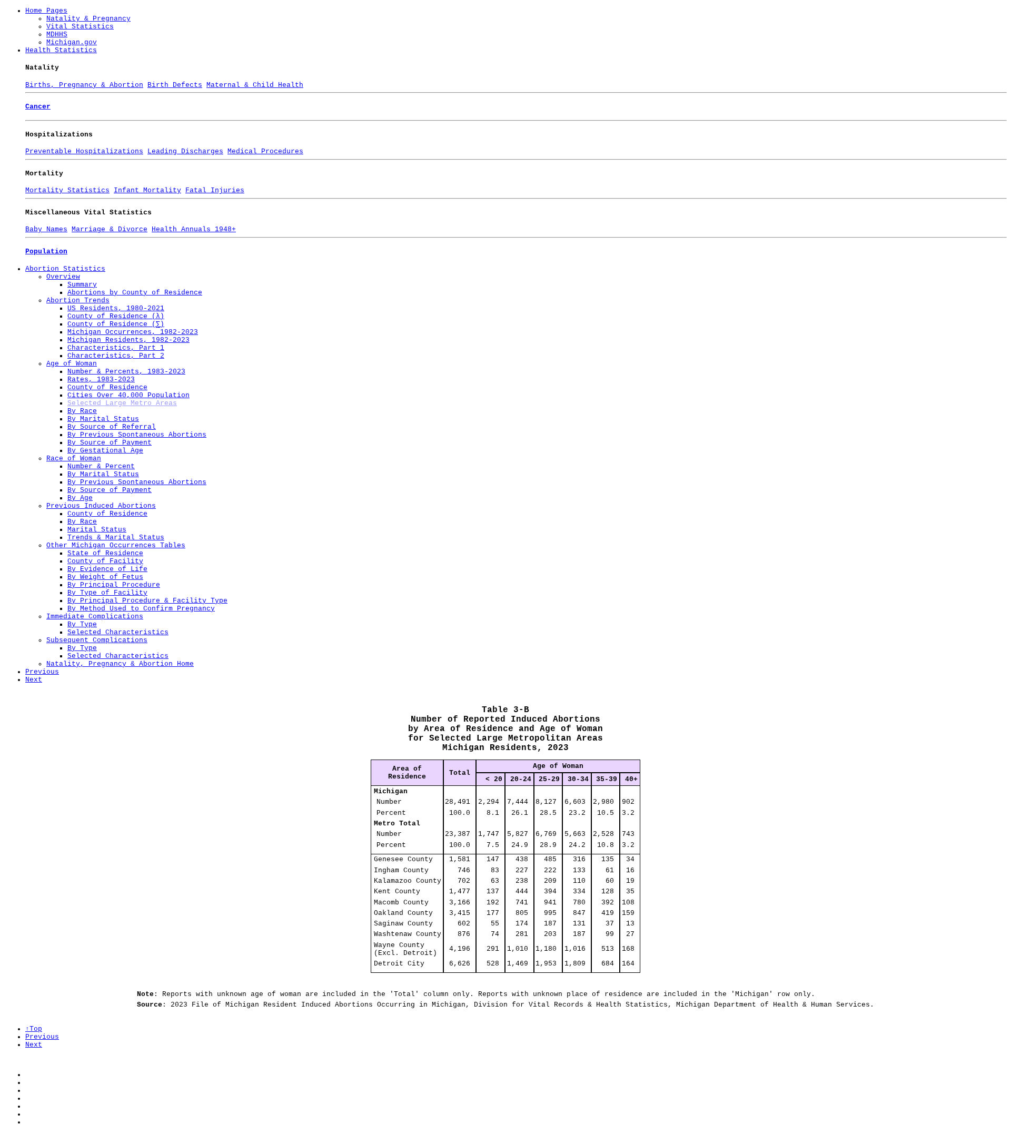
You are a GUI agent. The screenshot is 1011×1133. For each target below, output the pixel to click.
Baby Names (46, 229)
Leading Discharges (185, 151)
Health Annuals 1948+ (194, 229)
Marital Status (96, 530)
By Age (80, 498)
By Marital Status (103, 419)
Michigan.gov (71, 42)
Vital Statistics (80, 27)
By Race (82, 411)
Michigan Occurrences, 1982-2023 (132, 332)
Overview (63, 277)
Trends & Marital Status (115, 537)
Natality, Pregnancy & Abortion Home (120, 664)
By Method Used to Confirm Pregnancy (141, 609)
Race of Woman (73, 458)
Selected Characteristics (117, 632)
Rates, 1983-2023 (101, 379)
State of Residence (105, 553)
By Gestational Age (105, 451)
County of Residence (107, 387)
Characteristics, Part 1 (115, 348)
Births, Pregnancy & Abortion (84, 85)
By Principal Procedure (113, 585)
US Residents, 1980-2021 (115, 308)
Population (46, 251)
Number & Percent (101, 466)
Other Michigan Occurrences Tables (115, 545)
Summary (82, 285)
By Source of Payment (109, 443)
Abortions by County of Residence (134, 293)
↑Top (33, 1029)
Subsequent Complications (96, 640)
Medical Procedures (265, 151)
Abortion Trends (78, 300)
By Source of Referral (111, 427)
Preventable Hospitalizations (84, 151)
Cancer (38, 107)
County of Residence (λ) (115, 316)
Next (33, 680)
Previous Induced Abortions (101, 506)
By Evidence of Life (107, 569)
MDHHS (56, 34)
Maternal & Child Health (254, 85)
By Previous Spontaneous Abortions (136, 435)
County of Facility (105, 561)
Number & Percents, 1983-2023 (126, 372)
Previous (42, 672)
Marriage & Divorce (109, 229)
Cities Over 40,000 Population (128, 395)
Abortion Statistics (65, 269)
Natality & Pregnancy (88, 19)
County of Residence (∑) (115, 324)
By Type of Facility (107, 593)
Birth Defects (174, 85)
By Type (82, 624)
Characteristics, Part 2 (115, 356)
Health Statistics (61, 50)
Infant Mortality (147, 190)
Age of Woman (71, 364)
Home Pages (46, 11)
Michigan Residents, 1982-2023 (128, 340)
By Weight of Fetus (105, 577)
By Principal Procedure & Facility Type (147, 601)
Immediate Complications (94, 616)
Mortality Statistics (67, 190)
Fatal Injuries (214, 190)
